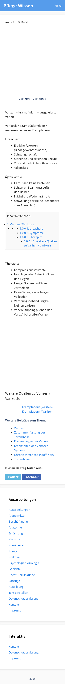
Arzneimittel (17, 516)
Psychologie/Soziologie (24, 563)
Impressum (16, 610)
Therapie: (31, 237)
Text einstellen (18, 593)
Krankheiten (17, 545)
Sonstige (14, 581)
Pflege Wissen (18, 6)
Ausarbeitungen (19, 510)
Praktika (14, 557)
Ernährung (16, 533)
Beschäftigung (18, 521)
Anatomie (15, 527)
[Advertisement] (32, 63)
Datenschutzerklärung (23, 598)
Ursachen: (31, 228)
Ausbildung (16, 587)
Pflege (13, 551)
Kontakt (14, 604)
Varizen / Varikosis (20, 224)
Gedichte (15, 569)
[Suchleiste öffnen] (41, 5)
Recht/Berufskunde (22, 575)
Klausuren (15, 539)
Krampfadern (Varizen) (37, 407)
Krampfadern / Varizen (37, 411)
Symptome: (32, 233)
